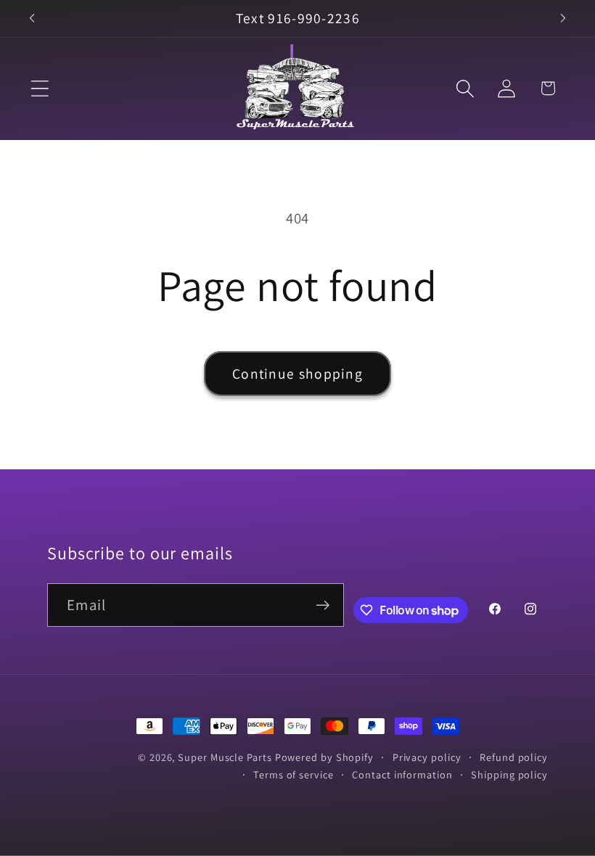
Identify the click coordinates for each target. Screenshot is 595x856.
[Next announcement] (563, 18)
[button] (39, 88)
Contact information (402, 774)
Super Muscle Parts (224, 757)
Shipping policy (509, 774)
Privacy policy (427, 757)
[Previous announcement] (32, 18)
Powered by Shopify (324, 757)
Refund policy (514, 757)
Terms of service (293, 774)
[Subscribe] (322, 605)
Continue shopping (297, 373)
